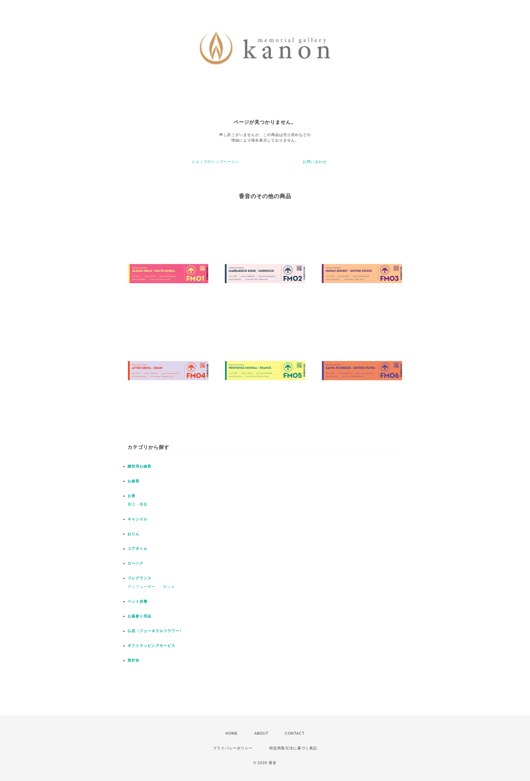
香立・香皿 (138, 504)
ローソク (136, 563)
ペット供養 (138, 601)
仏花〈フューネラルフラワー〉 (155, 631)
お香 (132, 496)
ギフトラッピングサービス (151, 645)
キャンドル (138, 519)
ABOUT (261, 733)
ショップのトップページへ (215, 162)
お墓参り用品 (140, 616)
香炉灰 (134, 660)
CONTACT (295, 733)
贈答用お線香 (140, 466)
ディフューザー (142, 587)
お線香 (134, 481)
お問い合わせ (315, 162)
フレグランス (140, 578)
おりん (134, 534)
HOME (231, 733)
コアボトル (138, 548)
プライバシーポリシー (233, 748)
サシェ (169, 587)
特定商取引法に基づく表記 (293, 748)
